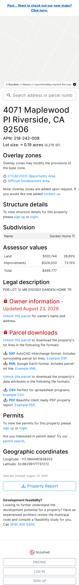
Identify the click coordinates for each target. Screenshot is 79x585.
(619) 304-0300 (22, 524)
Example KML (25, 368)
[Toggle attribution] (74, 84)
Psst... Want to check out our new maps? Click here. (39, 7)
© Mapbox (25, 84)
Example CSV (13, 395)
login (34, 217)
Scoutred (43, 552)
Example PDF (25, 405)
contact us (52, 194)
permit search (13, 441)
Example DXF (57, 358)
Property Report (39, 486)
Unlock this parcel (17, 316)
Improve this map (61, 84)
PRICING (39, 562)
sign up (19, 217)
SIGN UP (39, 581)
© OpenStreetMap (42, 84)
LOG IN (39, 571)
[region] (39, 52)
